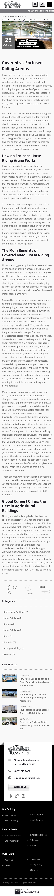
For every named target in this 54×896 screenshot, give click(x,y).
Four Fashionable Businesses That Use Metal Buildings (34, 711)
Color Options (36, 840)
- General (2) (8, 654)
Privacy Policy (36, 864)
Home (4, 16)
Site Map (34, 870)
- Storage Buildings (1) (13, 648)
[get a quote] (42, 4)
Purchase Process (13, 835)
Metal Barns (10, 815)
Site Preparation (12, 841)
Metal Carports (36, 814)
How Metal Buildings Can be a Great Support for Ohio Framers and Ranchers (36, 682)
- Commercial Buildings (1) (15, 612)
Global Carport (42, 526)
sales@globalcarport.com (27, 778)
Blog (21, 16)
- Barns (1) (7, 636)
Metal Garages (36, 820)
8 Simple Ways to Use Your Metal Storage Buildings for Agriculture (33, 698)
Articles (33, 845)
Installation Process (38, 834)
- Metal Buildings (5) (12, 618)
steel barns (42, 342)
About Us (13, 16)
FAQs (7, 865)
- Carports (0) (9, 642)
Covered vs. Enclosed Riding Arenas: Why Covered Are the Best (34, 725)
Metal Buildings (12, 820)
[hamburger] (49, 4)
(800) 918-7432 (31, 569)
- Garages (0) (8, 624)
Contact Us (35, 859)
